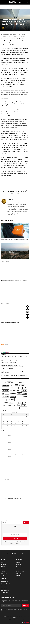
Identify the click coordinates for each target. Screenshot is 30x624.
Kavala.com (7, 27)
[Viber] (27, 312)
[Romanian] (6, 352)
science (9, 405)
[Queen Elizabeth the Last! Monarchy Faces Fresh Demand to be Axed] (15, 469)
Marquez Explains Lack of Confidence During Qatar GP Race (13, 498)
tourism (23, 408)
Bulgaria (21, 382)
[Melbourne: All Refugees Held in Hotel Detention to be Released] (4, 456)
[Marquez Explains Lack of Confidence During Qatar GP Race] (15, 489)
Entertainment (5, 390)
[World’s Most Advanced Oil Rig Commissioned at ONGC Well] (4, 449)
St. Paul (23, 405)
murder (17, 400)
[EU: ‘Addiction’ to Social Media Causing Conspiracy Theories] (4, 442)
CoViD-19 (11, 388)
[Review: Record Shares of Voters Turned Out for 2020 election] (4, 435)
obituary (11, 402)
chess (16, 385)
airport (9, 382)
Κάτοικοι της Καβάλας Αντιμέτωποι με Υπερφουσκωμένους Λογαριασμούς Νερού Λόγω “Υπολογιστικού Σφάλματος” (13, 367)
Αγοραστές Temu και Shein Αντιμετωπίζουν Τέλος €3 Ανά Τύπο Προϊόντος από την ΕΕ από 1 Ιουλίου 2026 (14, 239)
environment (13, 390)
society (14, 405)
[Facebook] (27, 306)
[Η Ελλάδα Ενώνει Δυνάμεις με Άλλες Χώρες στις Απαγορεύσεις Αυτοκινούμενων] (15, 251)
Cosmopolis (4, 388)
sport (19, 405)
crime (16, 388)
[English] (8, 352)
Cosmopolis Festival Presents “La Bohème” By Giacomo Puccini (10, 322)
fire (3, 393)
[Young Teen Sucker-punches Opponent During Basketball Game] (15, 510)
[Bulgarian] (4, 352)
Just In (4, 400)
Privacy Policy (12, 543)
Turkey (3, 410)
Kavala (11, 399)
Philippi (20, 402)
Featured (24, 390)
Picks (25, 402)
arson (13, 382)
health (19, 393)
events (18, 390)
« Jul (2, 430)
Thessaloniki (10, 408)
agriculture (4, 382)
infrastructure (22, 396)
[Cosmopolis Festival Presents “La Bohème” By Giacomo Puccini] (15, 313)
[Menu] (2, 2)
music (22, 400)
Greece (13, 393)
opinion (15, 402)
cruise (21, 388)
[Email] (27, 309)
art (17, 382)
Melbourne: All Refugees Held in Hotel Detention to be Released (16, 454)
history (24, 393)
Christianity (21, 385)
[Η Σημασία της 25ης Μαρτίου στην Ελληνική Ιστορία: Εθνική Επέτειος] (15, 292)
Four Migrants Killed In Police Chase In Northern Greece (8, 191)
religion (4, 405)
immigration (13, 396)
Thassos (4, 408)
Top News (17, 408)
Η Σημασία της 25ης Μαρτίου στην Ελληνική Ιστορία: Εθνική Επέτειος (9, 301)
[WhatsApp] (27, 315)
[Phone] (27, 317)
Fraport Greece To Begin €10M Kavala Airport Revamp (22, 191)
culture (26, 388)
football (7, 393)
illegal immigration (5, 396)
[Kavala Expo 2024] (15, 334)
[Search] (28, 2)
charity (12, 385)
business (5, 385)
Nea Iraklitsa (5, 402)
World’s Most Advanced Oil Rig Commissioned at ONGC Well (15, 447)
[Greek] (2, 352)
